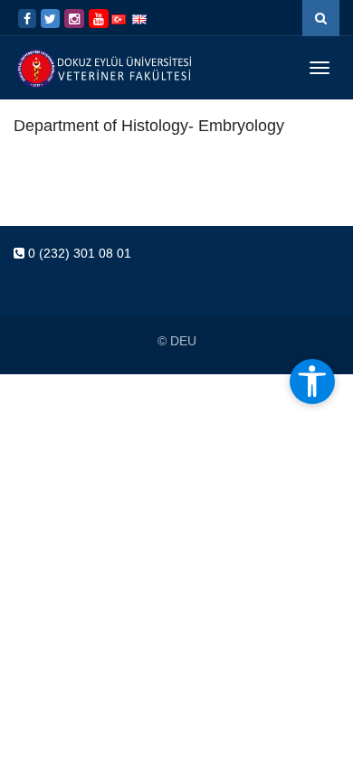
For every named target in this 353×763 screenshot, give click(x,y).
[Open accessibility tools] (312, 381)
